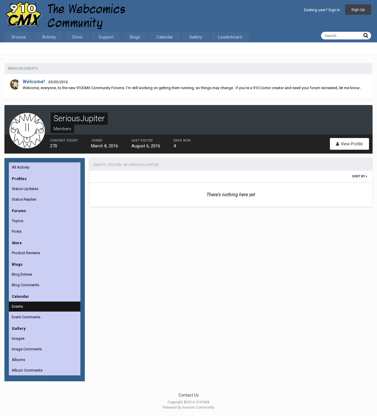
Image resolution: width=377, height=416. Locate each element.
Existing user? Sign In (322, 10)
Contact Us (188, 395)
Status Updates (25, 189)
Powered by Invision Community (188, 407)
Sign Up (358, 9)
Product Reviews (26, 253)
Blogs (135, 37)
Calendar (164, 37)
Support (106, 37)
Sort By (359, 176)
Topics (17, 221)
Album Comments (27, 370)
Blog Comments (25, 285)
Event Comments (26, 317)
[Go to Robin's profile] (15, 84)
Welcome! (34, 81)
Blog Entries (22, 274)
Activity (49, 37)
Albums (18, 359)
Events (17, 306)
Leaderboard (230, 37)
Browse (19, 37)
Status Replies (24, 199)
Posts (17, 231)
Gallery (195, 37)
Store (77, 37)
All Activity (20, 167)
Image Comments (27, 349)
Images (18, 338)
